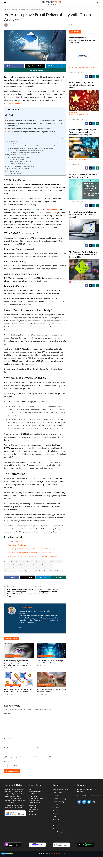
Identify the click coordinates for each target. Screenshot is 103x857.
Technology (41, 25)
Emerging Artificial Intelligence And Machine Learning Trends (32, 549)
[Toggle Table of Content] (62, 138)
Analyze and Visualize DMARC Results (21, 562)
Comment (8, 714)
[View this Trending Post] (70, 282)
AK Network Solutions (58, 853)
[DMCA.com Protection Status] (7, 853)
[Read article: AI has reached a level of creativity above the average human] (51, 679)
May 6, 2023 (77, 282)
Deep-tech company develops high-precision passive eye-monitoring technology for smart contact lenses (17, 663)
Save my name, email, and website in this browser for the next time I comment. (34, 757)
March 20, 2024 (74, 242)
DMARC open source (55, 562)
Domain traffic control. (17, 163)
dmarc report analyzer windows (15, 568)
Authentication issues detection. (21, 161)
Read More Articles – (16, 173)
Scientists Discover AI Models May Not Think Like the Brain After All (32, 146)
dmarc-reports (33, 568)
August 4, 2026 (74, 119)
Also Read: (12, 143)
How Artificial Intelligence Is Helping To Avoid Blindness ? (31, 553)
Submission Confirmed (17, 545)
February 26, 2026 (75, 72)
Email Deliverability (46, 568)
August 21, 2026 (74, 164)
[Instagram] (94, 802)
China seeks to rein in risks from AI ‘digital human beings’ (28, 128)
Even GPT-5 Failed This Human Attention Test (25, 152)
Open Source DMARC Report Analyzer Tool (39, 571)
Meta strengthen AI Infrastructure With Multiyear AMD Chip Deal (82, 40)
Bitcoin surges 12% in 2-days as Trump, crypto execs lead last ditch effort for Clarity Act (82, 132)
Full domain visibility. (17, 159)
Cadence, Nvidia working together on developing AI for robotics (31, 132)
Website (39, 748)
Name (7, 739)
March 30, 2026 (42, 665)
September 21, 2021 (29, 25)
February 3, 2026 (42, 694)
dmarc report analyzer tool (14, 565)
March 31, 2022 (74, 202)
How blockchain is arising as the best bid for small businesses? (33, 556)
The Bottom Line (13, 171)
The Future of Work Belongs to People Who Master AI (28, 150)
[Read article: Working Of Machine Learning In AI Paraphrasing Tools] (84, 189)
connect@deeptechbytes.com (88, 795)
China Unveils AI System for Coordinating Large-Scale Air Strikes (81, 85)
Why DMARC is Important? (16, 155)
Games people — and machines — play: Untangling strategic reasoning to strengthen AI (34, 124)
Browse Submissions (16, 541)
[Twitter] (84, 802)
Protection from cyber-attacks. (20, 157)
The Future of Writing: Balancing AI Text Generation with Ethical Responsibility (83, 254)
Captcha (7, 762)
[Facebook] (79, 802)
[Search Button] (98, 3)
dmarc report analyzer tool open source (38, 565)
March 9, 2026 (9, 694)
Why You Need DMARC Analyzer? (19, 169)
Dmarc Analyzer (41, 562)
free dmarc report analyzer (14, 571)
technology (58, 571)
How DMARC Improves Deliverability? (20, 166)
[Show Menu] (5, 3)
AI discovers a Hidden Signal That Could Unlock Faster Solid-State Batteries (18, 690)
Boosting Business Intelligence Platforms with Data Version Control (82, 214)
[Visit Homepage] (51, 3)
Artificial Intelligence (13, 656)
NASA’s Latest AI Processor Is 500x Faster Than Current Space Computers (34, 120)
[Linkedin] (89, 802)
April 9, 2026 (8, 668)
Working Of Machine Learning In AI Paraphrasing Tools (83, 175)
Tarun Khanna (15, 25)
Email (6, 748)
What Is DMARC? (12, 141)
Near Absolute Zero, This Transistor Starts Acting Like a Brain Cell (32, 148)
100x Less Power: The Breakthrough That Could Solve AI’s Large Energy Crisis (51, 662)
